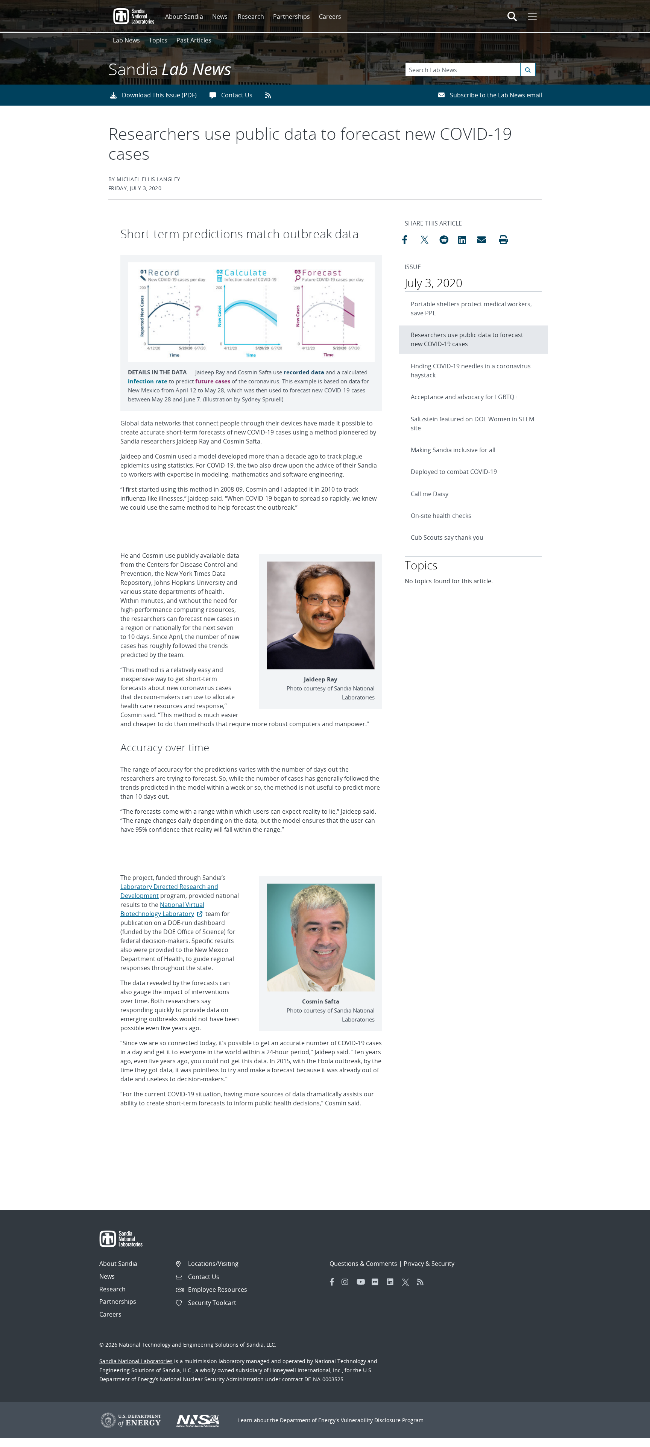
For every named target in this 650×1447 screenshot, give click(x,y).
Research (251, 16)
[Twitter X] (407, 1282)
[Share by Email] (484, 239)
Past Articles (193, 40)
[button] (503, 239)
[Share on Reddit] (446, 239)
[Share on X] (428, 239)
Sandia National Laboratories (136, 1361)
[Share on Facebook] (409, 239)
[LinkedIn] (392, 1282)
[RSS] (422, 1282)
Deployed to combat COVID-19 (454, 472)
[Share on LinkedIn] (465, 239)
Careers (330, 16)
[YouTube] (362, 1282)
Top (627, 1438)
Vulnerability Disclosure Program (382, 1420)
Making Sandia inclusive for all (453, 450)
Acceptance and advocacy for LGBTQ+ (464, 397)
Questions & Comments (363, 1263)
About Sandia (184, 16)
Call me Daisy (429, 494)
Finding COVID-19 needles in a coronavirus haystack (471, 370)
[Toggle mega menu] (531, 16)
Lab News (126, 40)
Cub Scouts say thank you (447, 537)
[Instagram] (347, 1282)
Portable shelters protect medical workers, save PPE (471, 308)
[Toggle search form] (512, 16)
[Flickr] (377, 1282)
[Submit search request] (528, 69)
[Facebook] (332, 1282)
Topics (158, 40)
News (220, 16)
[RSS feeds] (270, 95)
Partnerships (291, 16)
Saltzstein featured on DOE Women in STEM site (472, 423)
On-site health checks (441, 516)
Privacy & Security (429, 1263)
